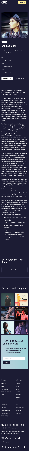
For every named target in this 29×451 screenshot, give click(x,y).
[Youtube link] (8, 447)
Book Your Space (7, 78)
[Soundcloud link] (16, 447)
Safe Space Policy (5, 410)
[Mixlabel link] (12, 447)
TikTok (17, 386)
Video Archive (4, 389)
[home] (4, 2)
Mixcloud (18, 391)
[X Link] (18, 447)
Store (2, 394)
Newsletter (18, 413)
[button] (27, 2)
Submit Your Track (20, 407)
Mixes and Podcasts (6, 391)
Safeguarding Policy (6, 413)
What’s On (3, 383)
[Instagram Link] (2, 447)
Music (2, 386)
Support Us (22, 2)
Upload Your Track (21, 78)
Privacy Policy (4, 415)
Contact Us (18, 410)
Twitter (17, 400)
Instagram (18, 383)
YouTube (18, 389)
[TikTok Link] (5, 447)
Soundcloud (18, 394)
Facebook (18, 397)
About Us (3, 407)
